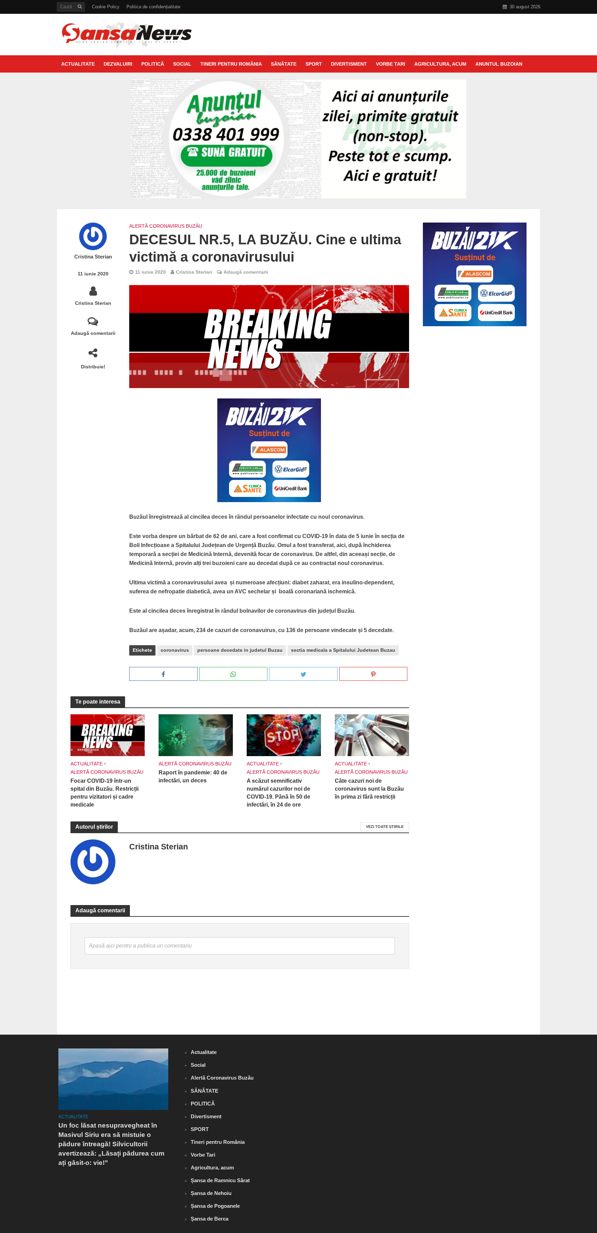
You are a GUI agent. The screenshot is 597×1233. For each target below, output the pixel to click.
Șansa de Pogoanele (215, 1206)
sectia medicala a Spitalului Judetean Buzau (343, 650)
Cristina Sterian (93, 257)
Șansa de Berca (209, 1219)
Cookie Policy (106, 6)
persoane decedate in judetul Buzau (240, 650)
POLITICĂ (152, 64)
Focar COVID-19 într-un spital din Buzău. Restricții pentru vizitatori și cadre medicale (104, 793)
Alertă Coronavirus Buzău (165, 226)
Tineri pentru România (231, 64)
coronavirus (175, 650)
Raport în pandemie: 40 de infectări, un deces (193, 776)
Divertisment (349, 64)
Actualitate (78, 64)
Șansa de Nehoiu (211, 1193)
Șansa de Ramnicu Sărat (220, 1180)
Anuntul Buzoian (498, 64)
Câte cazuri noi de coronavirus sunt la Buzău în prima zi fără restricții (369, 789)
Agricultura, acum (440, 64)
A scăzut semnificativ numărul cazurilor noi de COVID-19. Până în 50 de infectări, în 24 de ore (278, 793)
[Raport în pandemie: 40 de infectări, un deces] (196, 735)
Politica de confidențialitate (153, 6)
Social (182, 64)
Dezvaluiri (118, 64)
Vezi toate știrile (385, 827)
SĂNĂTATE (283, 64)
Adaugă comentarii (93, 333)
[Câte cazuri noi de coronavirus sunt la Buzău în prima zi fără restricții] (372, 735)
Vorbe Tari (390, 64)
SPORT (313, 64)
